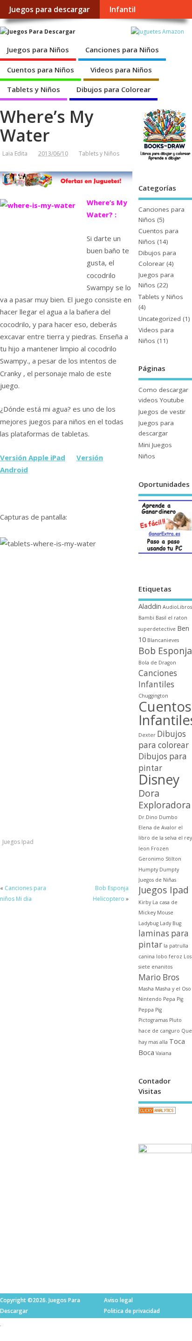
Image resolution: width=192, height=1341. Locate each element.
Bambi (146, 617)
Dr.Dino (148, 817)
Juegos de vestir (161, 411)
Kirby (144, 902)
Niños (146, 456)
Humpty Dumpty (158, 869)
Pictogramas (153, 1020)
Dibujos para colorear (163, 739)
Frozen (160, 848)
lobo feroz (169, 956)
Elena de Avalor (157, 827)
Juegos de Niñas (157, 880)
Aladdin (149, 606)
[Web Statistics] (157, 1113)
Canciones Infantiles (157, 679)
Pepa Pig (173, 999)
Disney (158, 779)
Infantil (122, 9)
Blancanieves (163, 640)
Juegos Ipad (18, 842)
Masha (146, 988)
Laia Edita (14, 153)
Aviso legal (118, 1300)
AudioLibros (177, 607)
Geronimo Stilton (159, 859)
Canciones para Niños (122, 49)
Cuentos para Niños (40, 69)
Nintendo (150, 999)
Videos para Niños (121, 69)
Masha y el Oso (173, 988)
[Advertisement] (66, 767)
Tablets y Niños (33, 89)
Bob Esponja (165, 650)
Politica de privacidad (132, 1311)
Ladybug (148, 923)
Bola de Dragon (157, 662)
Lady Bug (170, 923)
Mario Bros (158, 977)
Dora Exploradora (164, 799)
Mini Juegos (155, 445)
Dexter (147, 735)
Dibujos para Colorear (113, 89)
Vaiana (163, 1053)
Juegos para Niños (38, 49)
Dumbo (168, 817)
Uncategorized (159, 318)
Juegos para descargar (49, 9)
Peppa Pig (150, 1009)
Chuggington (153, 695)
